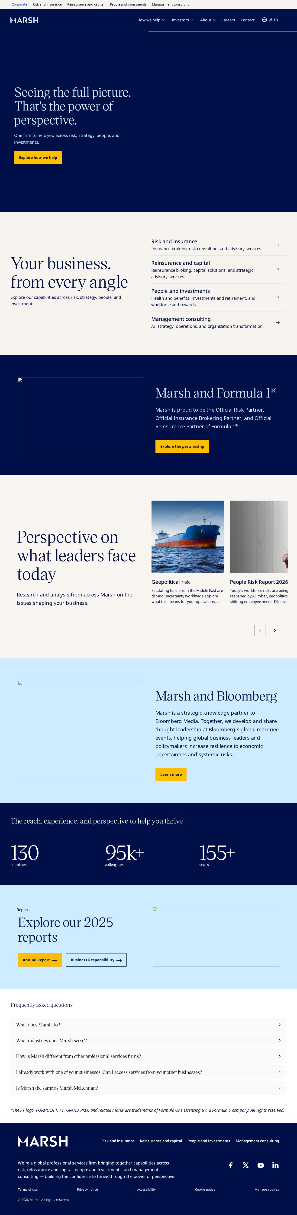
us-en (273, 19)
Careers (228, 19)
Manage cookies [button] (267, 1189)
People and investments (128, 4)
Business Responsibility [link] (92, 960)
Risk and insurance (47, 4)
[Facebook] (230, 1165)
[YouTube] (260, 1165)
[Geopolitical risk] (188, 537)
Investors (180, 19)
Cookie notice (205, 1189)
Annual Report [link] (36, 960)
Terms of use (28, 1189)
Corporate (19, 4)
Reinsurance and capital (85, 4)
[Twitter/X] (245, 1165)
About (205, 19)
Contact (248, 19)
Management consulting (171, 4)
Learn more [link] (171, 774)
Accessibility (146, 1189)
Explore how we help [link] (38, 157)
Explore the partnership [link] (182, 446)
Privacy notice (87, 1189)
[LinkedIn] (275, 1165)
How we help (148, 19)
